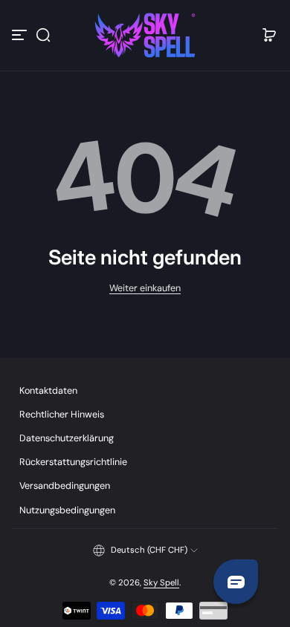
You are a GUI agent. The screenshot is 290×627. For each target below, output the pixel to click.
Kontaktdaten (48, 391)
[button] (43, 35)
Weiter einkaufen (145, 288)
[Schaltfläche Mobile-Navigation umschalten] (21, 35)
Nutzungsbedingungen (67, 510)
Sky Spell (161, 582)
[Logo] (145, 35)
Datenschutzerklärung (66, 438)
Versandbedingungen (64, 486)
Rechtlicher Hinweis (61, 414)
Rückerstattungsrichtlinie (73, 462)
